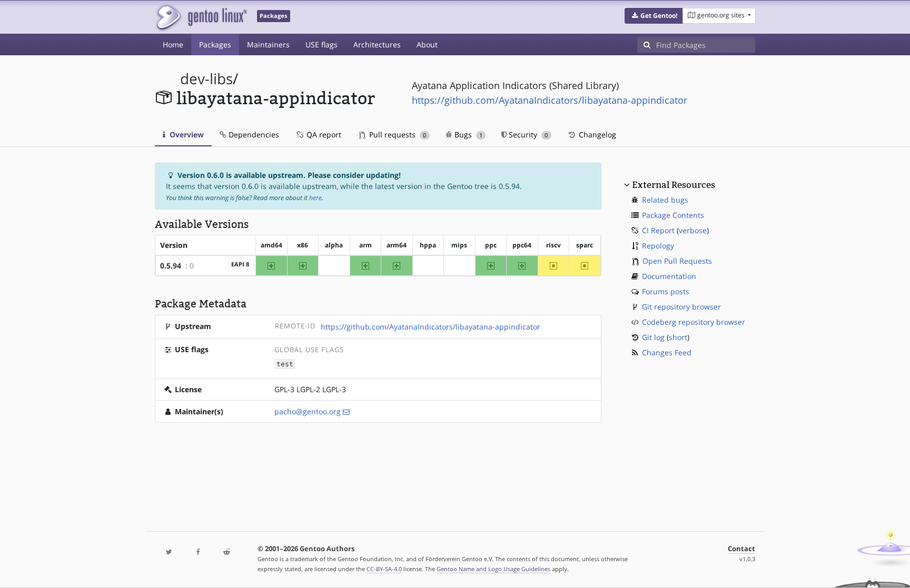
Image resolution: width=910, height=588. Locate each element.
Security (527, 134)
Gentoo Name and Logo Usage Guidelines (493, 569)
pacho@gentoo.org (307, 411)
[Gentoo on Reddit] (226, 552)
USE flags (321, 44)
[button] (654, 16)
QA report (322, 134)
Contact (741, 548)
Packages (215, 44)
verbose (693, 230)
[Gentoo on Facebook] (197, 552)
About (427, 44)
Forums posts (665, 291)
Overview (185, 134)
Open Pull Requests (677, 261)
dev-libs (206, 78)
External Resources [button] (673, 185)
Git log (653, 337)
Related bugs (665, 200)
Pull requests (396, 134)
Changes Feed (666, 352)
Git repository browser (681, 307)
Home (173, 44)
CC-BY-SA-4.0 (384, 569)
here (315, 197)
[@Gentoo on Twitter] (169, 552)
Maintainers (268, 44)
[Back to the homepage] (201, 17)
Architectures (377, 44)
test (284, 364)
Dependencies (252, 134)
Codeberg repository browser (693, 322)
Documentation (669, 276)
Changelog (596, 134)
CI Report (658, 230)
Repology (658, 246)
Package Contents (673, 215)
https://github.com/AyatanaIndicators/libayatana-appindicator (549, 100)
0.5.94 (170, 266)
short (678, 337)
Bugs (467, 134)
